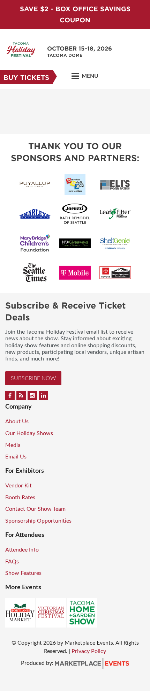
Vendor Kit (18, 485)
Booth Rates (20, 497)
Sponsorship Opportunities (38, 521)
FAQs (12, 561)
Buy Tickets (26, 77)
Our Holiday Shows (29, 433)
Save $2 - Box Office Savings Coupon (75, 14)
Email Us (16, 457)
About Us (17, 421)
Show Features (23, 573)
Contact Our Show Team (35, 509)
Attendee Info (22, 550)
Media (13, 445)
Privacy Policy (89, 651)
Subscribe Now (33, 378)
